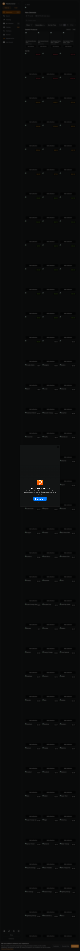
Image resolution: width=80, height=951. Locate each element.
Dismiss (40, 503)
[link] (40, 475)
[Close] (58, 447)
